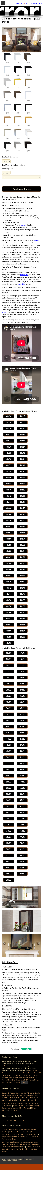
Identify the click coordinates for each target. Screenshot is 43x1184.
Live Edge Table (32, 1095)
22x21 (8, 671)
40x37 (22, 477)
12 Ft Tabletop (13, 1110)
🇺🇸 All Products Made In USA (33, 3)
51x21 (22, 757)
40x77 (22, 600)
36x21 (8, 714)
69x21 (22, 812)
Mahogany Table (20, 1095)
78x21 (8, 843)
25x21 (22, 677)
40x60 (8, 551)
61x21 (22, 787)
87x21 (22, 867)
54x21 (8, 769)
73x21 (22, 824)
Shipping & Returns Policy (10, 1161)
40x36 (8, 477)
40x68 (8, 575)
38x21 (8, 720)
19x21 (22, 659)
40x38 (8, 483)
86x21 (8, 867)
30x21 (8, 695)
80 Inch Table (11, 1100)
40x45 (22, 502)
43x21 (22, 732)
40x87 (22, 630)
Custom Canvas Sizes (33, 1147)
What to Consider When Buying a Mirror (19, 969)
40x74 (8, 594)
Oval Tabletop (7, 1106)
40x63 (22, 557)
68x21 (8, 812)
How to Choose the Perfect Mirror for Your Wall (21, 1028)
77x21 (22, 836)
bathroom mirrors (8, 1066)
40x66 (8, 569)
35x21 (22, 708)
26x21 (8, 683)
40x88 (8, 636)
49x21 (22, 751)
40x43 (22, 495)
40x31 (22, 459)
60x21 (8, 787)
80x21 (8, 849)
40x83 (22, 618)
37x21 (22, 714)
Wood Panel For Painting (22, 1144)
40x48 (8, 514)
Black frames (33, 1071)
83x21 (22, 855)
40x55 (22, 532)
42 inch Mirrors (23, 1078)
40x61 (22, 551)
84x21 (8, 861)
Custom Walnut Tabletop (10, 1108)
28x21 (8, 689)
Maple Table (10, 1095)
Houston (23, 225)
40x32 (8, 465)
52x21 (8, 763)
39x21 (22, 720)
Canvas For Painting (17, 1149)
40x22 (8, 434)
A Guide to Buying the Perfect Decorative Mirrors (20, 989)
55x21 (22, 769)
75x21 (22, 830)
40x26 (8, 446)
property (5, 312)
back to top (21, 1167)
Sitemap (4, 1151)
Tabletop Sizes (22, 1103)
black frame (24, 275)
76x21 (8, 836)
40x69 (22, 575)
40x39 (22, 483)
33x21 (22, 702)
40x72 (8, 587)
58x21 (8, 781)
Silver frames (24, 1073)
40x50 (8, 520)
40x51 (22, 520)
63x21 (22, 794)
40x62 (8, 557)
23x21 (22, 671)
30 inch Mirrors (18, 1075)
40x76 (8, 600)
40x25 (22, 440)
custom (36, 240)
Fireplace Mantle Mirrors (9, 1137)
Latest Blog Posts (10, 962)
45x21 (22, 738)
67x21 (22, 806)
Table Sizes (19, 1093)
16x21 (8, 653)
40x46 (8, 508)
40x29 (22, 453)
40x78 (8, 606)
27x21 (22, 683)
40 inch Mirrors (13, 1078)
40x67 (22, 569)
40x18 (8, 422)
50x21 (8, 757)
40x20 (8, 428)
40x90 (8, 643)
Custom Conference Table (10, 1098)
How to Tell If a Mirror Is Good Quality (18, 1009)
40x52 (8, 526)
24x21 (8, 677)
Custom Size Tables (8, 1093)
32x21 (8, 702)
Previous (4, 38)
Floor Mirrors (22, 1137)
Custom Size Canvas (26, 1142)
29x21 (22, 689)
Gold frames (6, 1073)
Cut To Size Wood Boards (10, 1142)
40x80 (8, 612)
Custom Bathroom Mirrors (10, 1130)
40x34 (8, 471)
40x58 (8, 544)
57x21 (22, 775)
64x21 (8, 800)
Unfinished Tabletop (34, 1103)
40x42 (8, 495)
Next (39, 38)
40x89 (22, 636)
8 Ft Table (26, 1100)
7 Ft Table (19, 1100)
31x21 (22, 695)
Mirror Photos (21, 1134)
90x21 (8, 879)
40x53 (22, 526)
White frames (15, 1073)
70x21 (8, 818)
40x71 (22, 581)
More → (24, 1083)
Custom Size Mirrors (15, 1132)
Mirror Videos (12, 1134)
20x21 (8, 665)
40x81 (22, 612)
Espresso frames (33, 1073)
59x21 (22, 781)
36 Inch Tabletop (24, 1108)
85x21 (22, 861)
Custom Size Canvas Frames (16, 1147)
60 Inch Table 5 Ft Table (27, 1098)
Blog (26, 1149)
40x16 (8, 416)
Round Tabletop (18, 1106)
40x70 (8, 581)
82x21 (8, 855)
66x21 (8, 806)
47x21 (22, 745)
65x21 (22, 800)
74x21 (8, 830)
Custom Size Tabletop (9, 1103)
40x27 (22, 446)
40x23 (22, 434)
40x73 (22, 587)
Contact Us (33, 1149)
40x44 (8, 502)
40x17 (22, 416)
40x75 (22, 594)
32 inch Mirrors (28, 1075)
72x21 (8, 824)
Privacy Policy (28, 1159)
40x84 (8, 624)
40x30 (8, 459)
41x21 (22, 726)
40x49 (22, 514)
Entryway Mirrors (32, 1134)
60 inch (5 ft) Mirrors (13, 1080)
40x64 (8, 563)
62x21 (8, 794)
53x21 (22, 763)
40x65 (22, 563)
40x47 (22, 508)
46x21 (8, 745)
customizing (21, 284)
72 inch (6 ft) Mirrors (27, 1080)
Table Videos (28, 1093)
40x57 (22, 538)
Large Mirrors (12, 1139)
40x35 (22, 471)
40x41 (22, 489)
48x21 (8, 751)
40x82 (8, 618)
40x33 (22, 465)
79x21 (22, 843)
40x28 (8, 453)
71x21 (22, 818)
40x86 (8, 630)
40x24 (8, 440)
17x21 (22, 653)
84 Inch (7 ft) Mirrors (13, 1082)
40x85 (22, 624)
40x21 (22, 428)
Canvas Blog (6, 1149)
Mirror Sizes (26, 1132)
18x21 (8, 659)
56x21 (8, 775)
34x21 (8, 708)
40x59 (22, 544)
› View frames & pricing (22, 189)
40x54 (8, 532)
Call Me (19, 3)
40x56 (8, 538)
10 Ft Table (33, 1100)
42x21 (8, 732)
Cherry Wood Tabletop (32, 1106)
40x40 (8, 489)
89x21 (22, 873)
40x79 (22, 606)
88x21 (8, 873)
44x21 (8, 738)
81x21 (22, 849)
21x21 (22, 665)
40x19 (22, 422)
